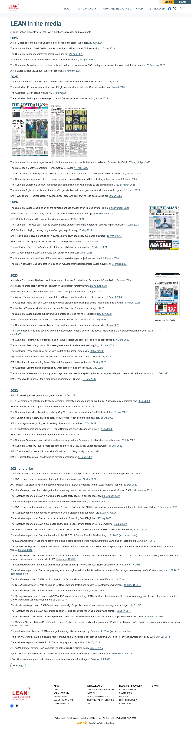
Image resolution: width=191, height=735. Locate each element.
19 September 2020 (166, 507)
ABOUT (57, 685)
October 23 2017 (99, 590)
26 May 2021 (137, 473)
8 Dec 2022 (144, 400)
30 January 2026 (72, 70)
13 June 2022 (85, 456)
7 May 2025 (60, 92)
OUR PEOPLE (60, 689)
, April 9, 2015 (100, 659)
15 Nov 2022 (120, 412)
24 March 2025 (127, 184)
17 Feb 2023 (89, 378)
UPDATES (123, 696)
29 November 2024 (119, 207)
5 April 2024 (92, 241)
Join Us (168, 2)
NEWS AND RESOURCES (130, 685)
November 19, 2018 (130, 564)
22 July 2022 (128, 440)
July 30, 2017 (59, 599)
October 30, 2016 (154, 616)
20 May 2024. (85, 230)
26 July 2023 (105, 313)
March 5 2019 (25, 549)
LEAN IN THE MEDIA (128, 699)
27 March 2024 (99, 247)
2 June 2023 (107, 345)
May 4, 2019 (148, 540)
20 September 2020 (98, 501)
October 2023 (124, 280)
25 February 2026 (156, 65)
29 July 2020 (110, 512)
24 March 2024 (119, 263)
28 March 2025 (129, 179)
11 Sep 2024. (78, 219)
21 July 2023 (99, 319)
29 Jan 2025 (115, 195)
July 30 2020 (140, 529)
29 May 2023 (97, 350)
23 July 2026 (96, 42)
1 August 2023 (132, 302)
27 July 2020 (104, 518)
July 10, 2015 (93, 642)
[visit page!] (169, 8)
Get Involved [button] (156, 8)
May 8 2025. (118, 87)
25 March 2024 (111, 258)
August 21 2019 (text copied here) (120, 535)
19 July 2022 (115, 445)
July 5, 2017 (135, 605)
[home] (15, 6)
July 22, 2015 (163, 636)
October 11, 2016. (100, 631)
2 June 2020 (120, 523)
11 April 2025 (143, 162)
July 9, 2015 (96, 647)
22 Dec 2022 (70, 395)
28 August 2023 (98, 285)
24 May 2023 (104, 356)
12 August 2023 (113, 297)
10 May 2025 (111, 81)
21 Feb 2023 (161, 373)
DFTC (89, 703)
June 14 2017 (124, 610)
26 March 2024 (84, 252)
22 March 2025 (132, 190)
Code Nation (99, 723)
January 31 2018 (132, 584)
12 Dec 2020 (130, 484)
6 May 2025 (102, 98)
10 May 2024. (114, 235)
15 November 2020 (142, 490)
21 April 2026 (76, 53)
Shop (139, 8)
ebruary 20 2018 (115, 579)
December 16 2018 (66, 559)
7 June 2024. (132, 224)
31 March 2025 (134, 173)
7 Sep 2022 (107, 428)
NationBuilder (110, 723)
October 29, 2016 (19, 625)
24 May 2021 (89, 479)
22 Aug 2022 (72, 434)
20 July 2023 (112, 325)
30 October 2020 (111, 495)
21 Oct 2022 (107, 417)
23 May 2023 (96, 367)
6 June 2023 (122, 339)
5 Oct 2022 (90, 423)
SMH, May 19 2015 (122, 653)
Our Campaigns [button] (87, 8)
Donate (182, 2)
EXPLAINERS (125, 703)
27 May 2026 (108, 48)
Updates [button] (183, 8)
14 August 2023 (94, 291)
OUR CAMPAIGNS (94, 685)
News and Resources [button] (118, 8)
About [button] (67, 8)
